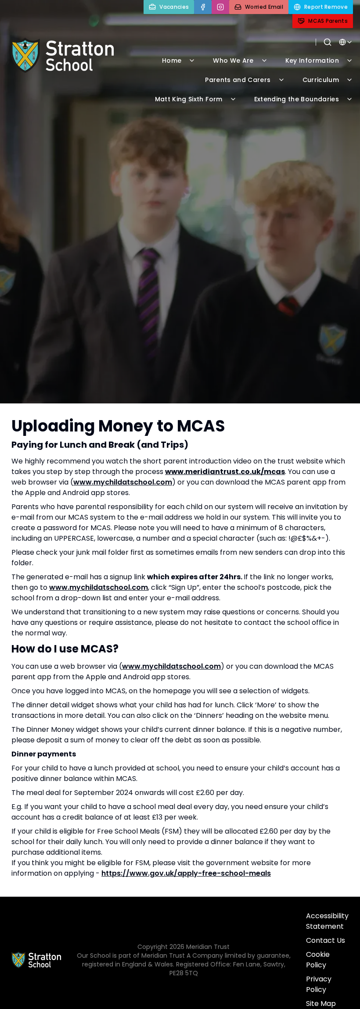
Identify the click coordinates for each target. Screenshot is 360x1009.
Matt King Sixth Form (189, 99)
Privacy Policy (318, 984)
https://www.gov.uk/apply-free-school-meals (186, 873)
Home (171, 60)
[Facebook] (203, 7)
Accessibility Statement (327, 921)
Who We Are (233, 60)
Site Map (321, 1003)
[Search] (327, 42)
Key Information (312, 60)
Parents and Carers (237, 79)
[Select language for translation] (346, 42)
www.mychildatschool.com (122, 482)
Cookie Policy (318, 959)
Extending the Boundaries (296, 99)
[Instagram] (220, 7)
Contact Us (325, 940)
